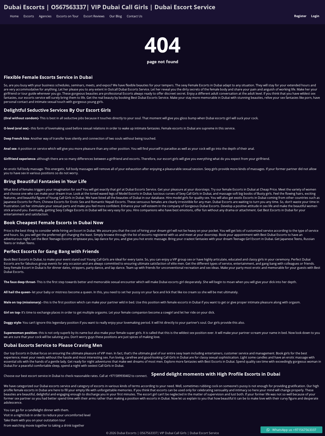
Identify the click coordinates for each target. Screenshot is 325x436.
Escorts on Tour (67, 16)
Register (300, 16)
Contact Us (134, 16)
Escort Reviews (94, 16)
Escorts (29, 16)
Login (315, 16)
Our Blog (115, 16)
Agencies (45, 16)
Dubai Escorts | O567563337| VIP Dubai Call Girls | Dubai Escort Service (109, 7)
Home (14, 16)
